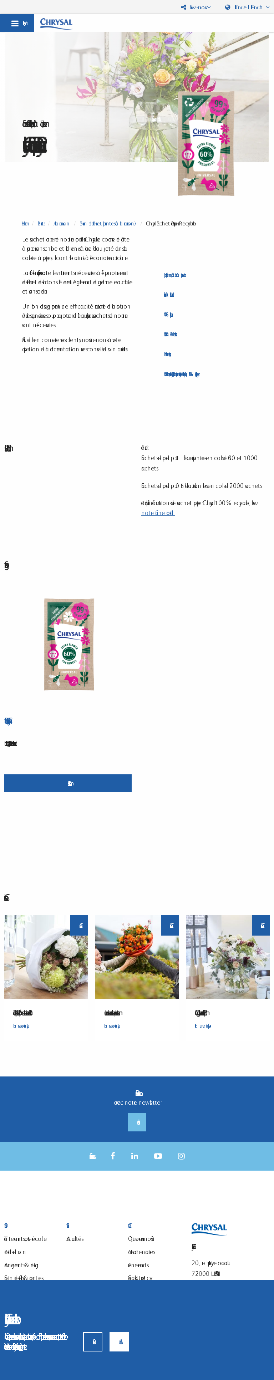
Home (24, 223)
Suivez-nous (196, 7)
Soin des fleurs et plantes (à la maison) (108, 223)
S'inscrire (137, 1122)
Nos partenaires (140, 1252)
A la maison (62, 223)
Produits (40, 223)
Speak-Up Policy (138, 1278)
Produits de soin (15, 1252)
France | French (248, 7)
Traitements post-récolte (25, 1238)
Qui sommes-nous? (141, 1238)
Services (92, 1226)
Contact (153, 1226)
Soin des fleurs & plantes (22, 1278)
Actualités (73, 1238)
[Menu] (17, 23)
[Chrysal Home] (56, 23)
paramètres (21, 1346)
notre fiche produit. (158, 512)
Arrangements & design (21, 1265)
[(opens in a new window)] (113, 1156)
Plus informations (67, 783)
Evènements (137, 1265)
